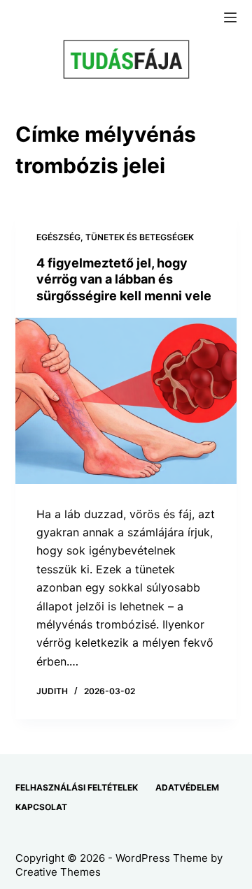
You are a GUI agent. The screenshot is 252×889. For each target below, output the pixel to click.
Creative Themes (58, 872)
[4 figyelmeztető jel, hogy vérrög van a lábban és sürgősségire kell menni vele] (126, 401)
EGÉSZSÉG (58, 237)
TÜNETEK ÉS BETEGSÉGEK (139, 237)
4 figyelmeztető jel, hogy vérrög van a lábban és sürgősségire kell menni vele (123, 279)
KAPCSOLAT (41, 807)
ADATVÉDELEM (187, 787)
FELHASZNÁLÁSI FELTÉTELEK (76, 787)
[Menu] (230, 17)
